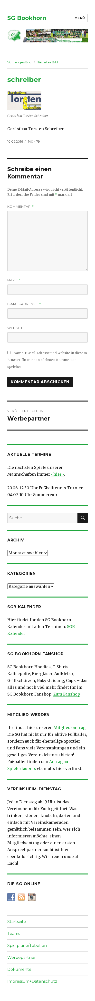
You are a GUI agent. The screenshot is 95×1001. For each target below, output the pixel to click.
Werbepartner (21, 957)
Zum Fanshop (66, 694)
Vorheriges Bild (19, 62)
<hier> (57, 474)
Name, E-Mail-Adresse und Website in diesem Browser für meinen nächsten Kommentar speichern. (47, 360)
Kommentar (20, 207)
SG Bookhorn (26, 18)
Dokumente (19, 969)
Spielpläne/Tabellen (27, 945)
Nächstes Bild (47, 62)
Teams (13, 933)
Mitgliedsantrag (70, 727)
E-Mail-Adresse (24, 304)
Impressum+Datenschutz (32, 981)
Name (14, 280)
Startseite (16, 921)
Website (15, 328)
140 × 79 (34, 141)
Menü (80, 18)
